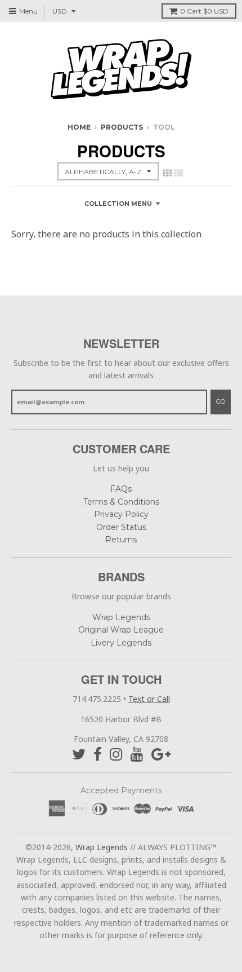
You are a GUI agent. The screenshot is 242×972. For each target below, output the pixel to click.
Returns (121, 539)
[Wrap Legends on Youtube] (137, 754)
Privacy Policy (121, 514)
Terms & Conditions (121, 502)
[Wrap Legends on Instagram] (116, 754)
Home (79, 127)
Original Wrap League (121, 630)
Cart (204, 11)
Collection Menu (118, 203)
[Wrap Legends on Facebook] (97, 754)
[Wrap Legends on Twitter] (79, 754)
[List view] (178, 173)
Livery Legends (121, 643)
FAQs (121, 489)
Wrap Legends (121, 617)
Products (122, 127)
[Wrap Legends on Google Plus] (161, 754)
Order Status (121, 527)
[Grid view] (167, 173)
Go (220, 401)
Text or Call (149, 698)
